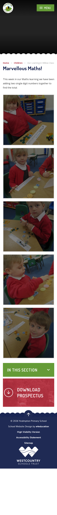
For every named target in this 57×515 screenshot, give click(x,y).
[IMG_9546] (28, 226)
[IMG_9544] (28, 333)
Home (6, 63)
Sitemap (28, 442)
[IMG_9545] (28, 120)
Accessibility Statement (28, 437)
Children (18, 63)
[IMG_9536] (28, 280)
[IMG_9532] (28, 173)
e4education (42, 426)
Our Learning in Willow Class (40, 63)
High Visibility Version (28, 431)
